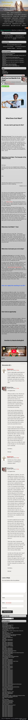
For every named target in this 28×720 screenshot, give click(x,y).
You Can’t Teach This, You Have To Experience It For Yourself (14, 38)
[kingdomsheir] (4, 372)
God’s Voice (15, 18)
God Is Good (4, 690)
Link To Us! (19, 48)
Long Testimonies (19, 21)
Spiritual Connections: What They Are (9, 635)
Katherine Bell (5, 62)
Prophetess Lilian (17, 23)
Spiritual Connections (7, 14)
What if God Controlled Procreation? (9, 705)
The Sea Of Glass (11, 53)
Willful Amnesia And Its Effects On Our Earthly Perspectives (13, 652)
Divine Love (16, 16)
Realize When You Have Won (7, 627)
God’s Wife (7, 20)
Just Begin (4, 638)
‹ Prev (4, 75)
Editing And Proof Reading (8, 46)
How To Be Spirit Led (7, 16)
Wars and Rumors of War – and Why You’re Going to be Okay (13, 695)
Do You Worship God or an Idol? (8, 657)
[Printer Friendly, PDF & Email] (5, 86)
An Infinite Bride (5, 623)
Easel (21, 718)
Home (8, 12)
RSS (27, 28)
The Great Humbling (6, 665)
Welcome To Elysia (15, 25)
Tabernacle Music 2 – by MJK (7, 632)
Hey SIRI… (4, 641)
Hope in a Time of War (6, 654)
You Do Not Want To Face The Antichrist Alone (10, 686)
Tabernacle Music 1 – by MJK (7, 646)
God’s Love (22, 18)
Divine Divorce (7, 18)
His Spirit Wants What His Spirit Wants (9, 650)
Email (25, 28)
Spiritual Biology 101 (20, 35)
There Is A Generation (6, 668)
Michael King (8, 82)
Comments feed (5, 72)
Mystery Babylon (5, 658)
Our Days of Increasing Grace (7, 687)
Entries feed (4, 71)
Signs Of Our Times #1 (6, 633)
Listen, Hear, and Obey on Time (8, 628)
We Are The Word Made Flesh (7, 625)
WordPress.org (5, 73)
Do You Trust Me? (5, 704)
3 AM (3, 698)
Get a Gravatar (8, 602)
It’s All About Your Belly (20, 14)
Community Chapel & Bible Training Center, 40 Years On (12, 630)
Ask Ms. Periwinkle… (9, 35)
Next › (23, 75)
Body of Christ (9, 201)
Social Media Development (20, 46)
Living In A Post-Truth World (7, 702)
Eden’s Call (4, 631)
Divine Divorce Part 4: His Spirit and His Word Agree (11, 684)
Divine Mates (23, 16)
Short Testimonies (9, 21)
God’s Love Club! (7, 23)
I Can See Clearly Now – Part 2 (8, 691)
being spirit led (7, 30)
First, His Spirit (5, 624)
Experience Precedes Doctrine (8, 701)
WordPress (17, 718)
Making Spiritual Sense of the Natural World (10, 656)
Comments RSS (23, 363)
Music (24, 23)
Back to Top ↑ (24, 719)
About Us (24, 25)
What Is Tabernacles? (16, 12)
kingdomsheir (10, 369)
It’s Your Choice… (5, 629)
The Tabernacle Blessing (17, 20)
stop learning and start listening (14, 267)
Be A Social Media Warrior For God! (14, 44)
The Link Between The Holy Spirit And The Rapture (11, 634)
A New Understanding (6, 636)
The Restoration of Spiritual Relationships (10, 696)
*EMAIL (6, 602)
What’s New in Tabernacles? (7, 664)
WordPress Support (11, 48)
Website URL (4, 607)
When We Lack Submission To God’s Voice (10, 661)
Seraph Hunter (6, 25)
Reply (18, 370)
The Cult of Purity (5, 699)
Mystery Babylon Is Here (6, 626)
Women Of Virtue (5, 694)
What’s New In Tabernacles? (7, 637)
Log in (3, 70)
